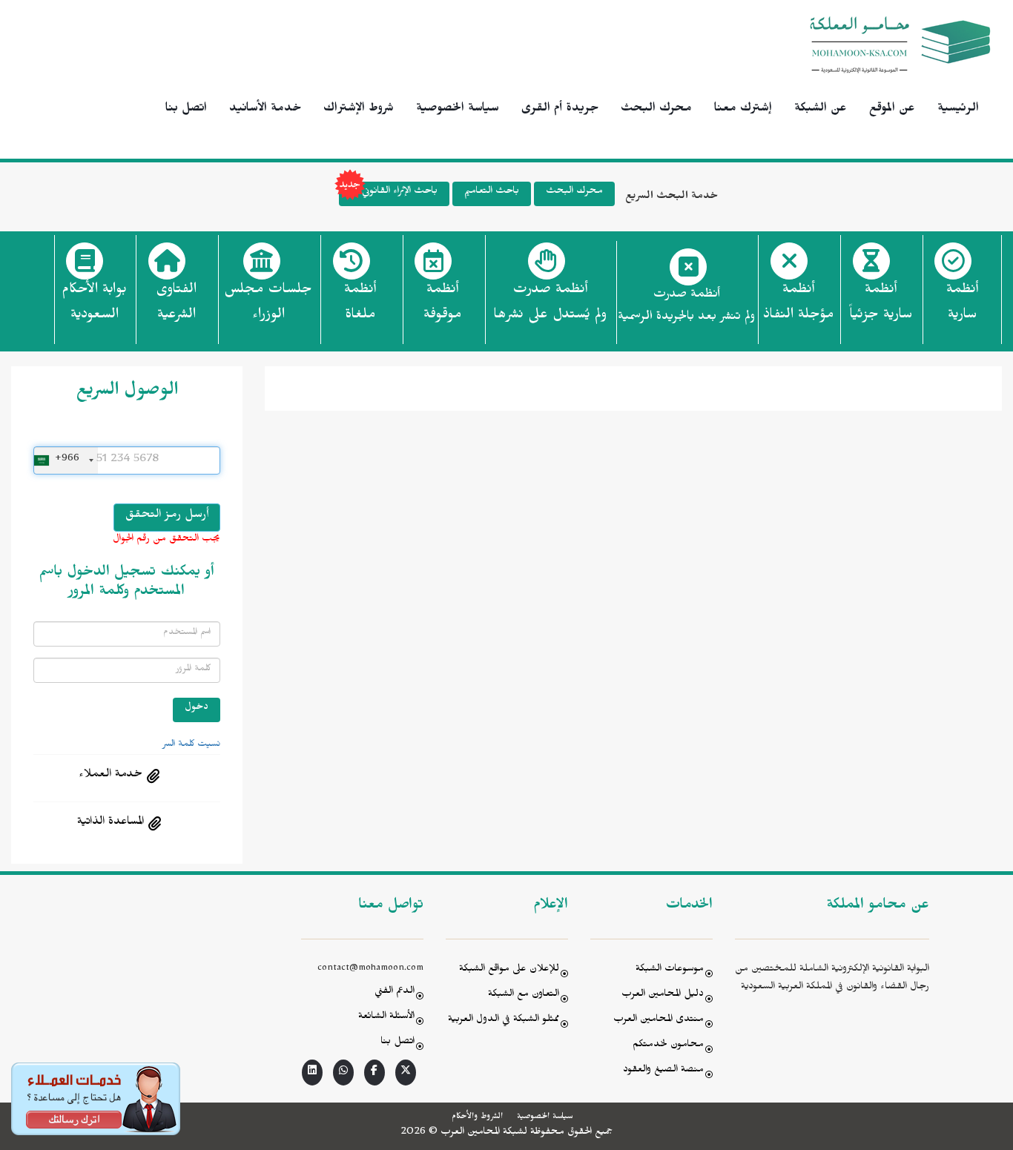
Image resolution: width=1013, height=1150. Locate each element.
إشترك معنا (743, 109)
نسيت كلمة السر (191, 745)
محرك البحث (656, 109)
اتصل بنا (186, 109)
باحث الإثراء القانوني (400, 192)
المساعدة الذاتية (110, 823)
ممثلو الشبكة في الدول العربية (503, 1020)
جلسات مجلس (268, 303)
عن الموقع (892, 109)
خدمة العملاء (110, 775)
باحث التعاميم (491, 192)
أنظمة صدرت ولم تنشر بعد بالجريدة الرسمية (686, 307)
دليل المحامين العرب (662, 995)
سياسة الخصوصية (457, 109)
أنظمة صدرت (550, 303)
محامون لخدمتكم (668, 1046)
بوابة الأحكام (94, 303)
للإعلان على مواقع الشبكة (509, 970)
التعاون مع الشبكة (523, 995)
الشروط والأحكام (477, 1117)
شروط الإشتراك (358, 109)
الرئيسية (958, 109)
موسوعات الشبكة (670, 970)
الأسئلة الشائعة (386, 1017)
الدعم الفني (394, 992)
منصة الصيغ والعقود (663, 1071)
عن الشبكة (820, 109)
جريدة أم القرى (559, 109)
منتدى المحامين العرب (658, 1020)
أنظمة (962, 303)
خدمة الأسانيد (265, 109)
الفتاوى (176, 303)
